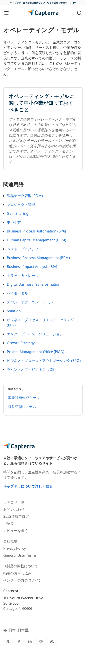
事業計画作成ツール (24, 397)
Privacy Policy (14, 548)
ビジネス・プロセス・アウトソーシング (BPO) (44, 360)
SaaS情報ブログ (16, 516)
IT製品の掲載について (20, 566)
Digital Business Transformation (33, 284)
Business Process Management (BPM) (38, 257)
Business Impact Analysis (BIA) (32, 266)
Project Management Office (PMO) (35, 351)
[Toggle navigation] (6, 13)
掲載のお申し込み (17, 573)
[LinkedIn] (30, 641)
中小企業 (14, 222)
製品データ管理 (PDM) (25, 195)
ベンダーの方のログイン (22, 580)
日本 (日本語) (19, 630)
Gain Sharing (17, 213)
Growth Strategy (21, 342)
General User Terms (20, 555)
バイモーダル (17, 293)
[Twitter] (8, 641)
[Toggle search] (79, 13)
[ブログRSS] (52, 641)
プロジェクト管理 (21, 204)
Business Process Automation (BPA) (36, 231)
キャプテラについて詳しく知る (28, 486)
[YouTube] (41, 641)
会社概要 (10, 541)
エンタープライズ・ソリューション (35, 334)
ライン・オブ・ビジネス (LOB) (31, 369)
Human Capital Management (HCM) (36, 240)
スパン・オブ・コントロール (30, 302)
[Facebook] (19, 641)
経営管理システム (22, 406)
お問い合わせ (13, 509)
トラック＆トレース (23, 275)
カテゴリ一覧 (13, 502)
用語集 (8, 523)
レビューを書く (15, 530)
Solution (14, 310)
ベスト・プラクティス (24, 248)
